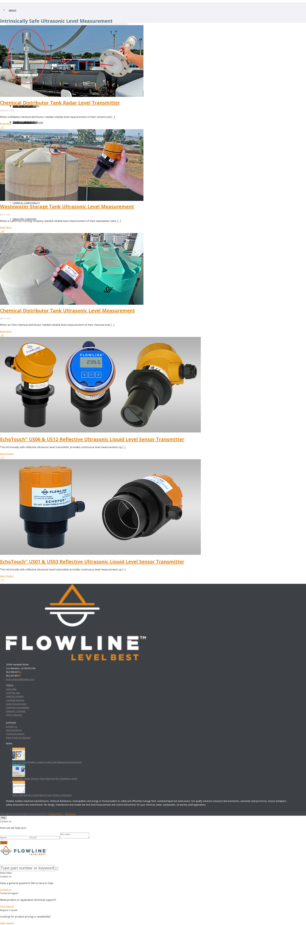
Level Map (11, 689)
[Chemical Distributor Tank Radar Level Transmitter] (71, 27)
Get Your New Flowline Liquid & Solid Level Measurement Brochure (47, 762)
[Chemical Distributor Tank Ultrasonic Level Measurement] (71, 234)
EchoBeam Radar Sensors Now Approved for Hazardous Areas (44, 778)
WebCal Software (15, 696)
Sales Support (7, 923)
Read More (5, 123)
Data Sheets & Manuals (18, 737)
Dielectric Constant (16, 711)
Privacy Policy (56, 814)
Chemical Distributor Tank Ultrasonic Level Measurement (67, 310)
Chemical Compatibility (17, 707)
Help (3, 818)
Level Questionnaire (16, 703)
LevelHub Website (15, 700)
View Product (7, 453)
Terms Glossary (14, 714)
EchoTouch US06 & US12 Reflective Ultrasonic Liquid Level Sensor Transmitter (92, 439)
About (12, 10)
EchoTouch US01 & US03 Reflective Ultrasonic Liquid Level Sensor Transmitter (92, 561)
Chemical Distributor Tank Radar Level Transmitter (60, 102)
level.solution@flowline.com (20, 679)
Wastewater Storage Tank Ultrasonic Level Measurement (67, 206)
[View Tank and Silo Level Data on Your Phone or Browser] (18, 782)
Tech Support (7, 906)
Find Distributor (14, 730)
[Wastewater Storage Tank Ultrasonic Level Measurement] (71, 131)
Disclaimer (70, 814)
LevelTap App (13, 692)
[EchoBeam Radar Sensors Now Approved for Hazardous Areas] (18, 765)
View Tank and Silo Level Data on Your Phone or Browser (42, 795)
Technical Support (15, 733)
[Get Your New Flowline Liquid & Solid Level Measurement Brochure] (18, 749)
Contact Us (11, 726)
